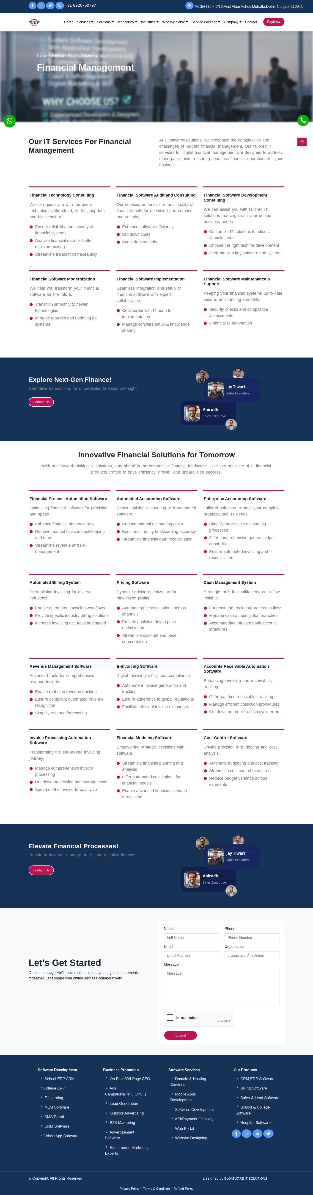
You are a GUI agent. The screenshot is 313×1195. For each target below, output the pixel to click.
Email (169, 946)
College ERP (52, 1088)
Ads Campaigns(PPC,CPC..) (125, 1091)
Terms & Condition (156, 1188)
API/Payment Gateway (192, 1119)
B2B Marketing (120, 1122)
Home (68, 22)
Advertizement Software (119, 1135)
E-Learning (51, 1097)
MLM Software (54, 1107)
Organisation (235, 946)
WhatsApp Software (59, 1136)
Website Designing (188, 1138)
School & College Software (253, 1110)
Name (170, 928)
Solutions (104, 22)
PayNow (273, 22)
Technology (126, 22)
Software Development (192, 1109)
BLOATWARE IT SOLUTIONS (245, 1178)
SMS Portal (52, 1117)
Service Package (205, 22)
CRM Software (54, 1126)
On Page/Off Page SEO (127, 1078)
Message (171, 964)
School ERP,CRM (57, 1078)
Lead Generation (121, 1103)
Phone (231, 928)
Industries (148, 22)
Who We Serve (174, 22)
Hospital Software (253, 1122)
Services (84, 22)
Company (231, 22)
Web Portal (182, 1128)
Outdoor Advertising (124, 1113)
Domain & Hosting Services (188, 1081)
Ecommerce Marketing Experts (126, 1150)
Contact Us (41, 402)
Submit (180, 1035)
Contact (251, 22)
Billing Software (251, 1088)
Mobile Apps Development (183, 1097)
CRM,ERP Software (255, 1078)
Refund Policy (183, 1188)
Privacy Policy (130, 1188)
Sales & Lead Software (257, 1097)
